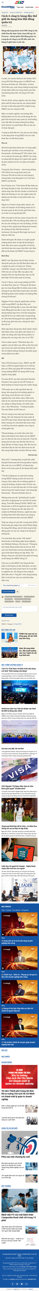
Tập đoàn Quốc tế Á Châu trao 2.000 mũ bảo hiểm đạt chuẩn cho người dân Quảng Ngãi (12, 1229)
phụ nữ (18, 601)
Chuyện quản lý (29, 12)
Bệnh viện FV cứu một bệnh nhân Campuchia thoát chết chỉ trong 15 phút (19, 1217)
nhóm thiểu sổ (9, 601)
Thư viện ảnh (16, 910)
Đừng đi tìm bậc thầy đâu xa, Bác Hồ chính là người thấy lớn (17, 1009)
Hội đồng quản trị (29, 596)
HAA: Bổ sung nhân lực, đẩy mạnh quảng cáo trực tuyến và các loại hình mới (28, 651)
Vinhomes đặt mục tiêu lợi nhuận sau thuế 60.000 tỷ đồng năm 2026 (19, 710)
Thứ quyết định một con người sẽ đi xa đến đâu (13, 1177)
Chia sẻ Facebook (9, 591)
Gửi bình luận (9, 615)
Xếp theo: (4, 624)
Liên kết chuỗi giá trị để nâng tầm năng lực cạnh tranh (13, 1119)
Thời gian (9, 624)
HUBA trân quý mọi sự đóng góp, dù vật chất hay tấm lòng (28, 636)
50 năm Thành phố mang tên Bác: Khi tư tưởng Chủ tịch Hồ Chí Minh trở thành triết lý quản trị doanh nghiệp (18, 1095)
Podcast (8, 910)
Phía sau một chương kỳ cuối (16, 1157)
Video (3, 910)
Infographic (25, 910)
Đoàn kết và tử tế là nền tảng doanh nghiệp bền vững (17, 942)
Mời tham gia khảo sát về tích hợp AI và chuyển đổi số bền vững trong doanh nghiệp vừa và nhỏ (13, 1166)
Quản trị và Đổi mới (16, 12)
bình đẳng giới (26, 601)
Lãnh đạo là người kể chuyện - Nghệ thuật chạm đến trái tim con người (19, 867)
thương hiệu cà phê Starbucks (13, 596)
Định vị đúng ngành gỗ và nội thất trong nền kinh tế (13, 1107)
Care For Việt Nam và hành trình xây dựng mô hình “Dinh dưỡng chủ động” (19, 670)
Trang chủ (5, 12)
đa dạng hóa (8, 599)
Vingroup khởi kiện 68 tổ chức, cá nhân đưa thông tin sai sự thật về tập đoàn (19, 827)
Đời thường (6, 1186)
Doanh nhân (29, 7)
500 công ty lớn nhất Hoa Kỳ (22, 599)
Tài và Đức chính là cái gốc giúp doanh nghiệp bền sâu (18, 1043)
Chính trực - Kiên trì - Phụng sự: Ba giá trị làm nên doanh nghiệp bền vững (19, 976)
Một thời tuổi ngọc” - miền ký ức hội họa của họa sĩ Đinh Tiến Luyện (13, 1241)
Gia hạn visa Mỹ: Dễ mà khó (13, 749)
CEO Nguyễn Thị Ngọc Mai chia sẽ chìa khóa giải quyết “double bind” (17, 787)
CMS (17, 1289)
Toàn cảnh (20, 7)
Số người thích (18, 624)
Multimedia (6, 907)
